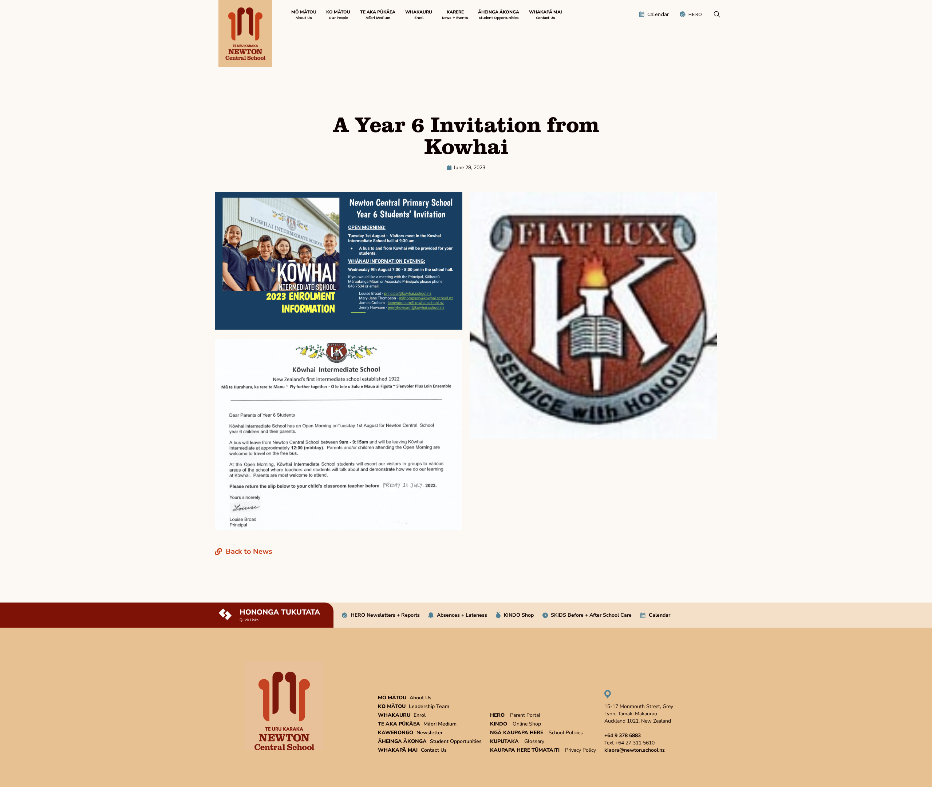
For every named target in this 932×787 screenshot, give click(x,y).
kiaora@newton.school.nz (634, 750)
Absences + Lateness (462, 615)
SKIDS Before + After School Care (591, 615)
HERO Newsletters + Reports (385, 615)
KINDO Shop (519, 615)
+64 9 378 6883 (622, 735)
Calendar (659, 615)
